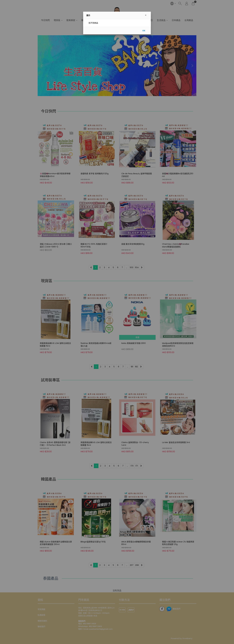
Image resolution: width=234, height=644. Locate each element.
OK (143, 30)
